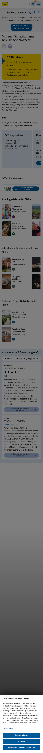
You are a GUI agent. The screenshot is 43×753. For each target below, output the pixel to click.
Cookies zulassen (21, 735)
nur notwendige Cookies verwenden (21, 747)
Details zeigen (8, 728)
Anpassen (21, 741)
